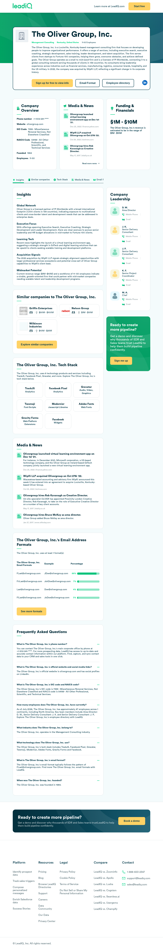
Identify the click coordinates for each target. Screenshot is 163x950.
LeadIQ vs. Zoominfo (105, 872)
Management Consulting (68, 732)
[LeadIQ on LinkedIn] (146, 944)
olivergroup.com (68, 671)
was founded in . (39, 782)
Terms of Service (69, 884)
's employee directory (47, 717)
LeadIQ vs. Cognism (105, 890)
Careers (42, 899)
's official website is (58, 670)
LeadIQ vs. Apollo (104, 878)
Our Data (43, 915)
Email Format (88, 83)
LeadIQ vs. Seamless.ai (107, 896)
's (57, 690)
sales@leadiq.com (137, 884)
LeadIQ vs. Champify (105, 909)
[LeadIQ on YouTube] (148, 944)
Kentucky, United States (68, 42)
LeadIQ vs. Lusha (103, 884)
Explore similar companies (37, 344)
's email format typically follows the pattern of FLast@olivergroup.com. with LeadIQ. (56, 765)
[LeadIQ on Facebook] (141, 944)
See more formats (31, 611)
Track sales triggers (24, 881)
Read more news (89, 163)
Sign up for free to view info (52, 83)
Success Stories (21, 908)
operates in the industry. (53, 730)
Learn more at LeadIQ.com (109, 6)
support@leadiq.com (138, 878)
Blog (40, 878)
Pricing (42, 872)
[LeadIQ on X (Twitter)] (143, 944)
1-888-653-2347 (136, 872)
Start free (139, 6)
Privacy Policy (67, 872)
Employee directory (118, 83)
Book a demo (132, 821)
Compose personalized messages (20, 890)
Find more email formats (66, 767)
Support (42, 893)
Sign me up (121, 360)
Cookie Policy (67, 878)
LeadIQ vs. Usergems (106, 903)
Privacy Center (46, 921)
